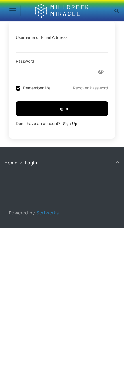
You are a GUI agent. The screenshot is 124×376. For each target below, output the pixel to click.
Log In (62, 108)
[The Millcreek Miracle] (62, 10)
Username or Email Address (41, 37)
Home (10, 163)
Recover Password (90, 87)
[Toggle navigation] (13, 10)
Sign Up (70, 123)
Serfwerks (47, 213)
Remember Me (36, 88)
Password (25, 61)
